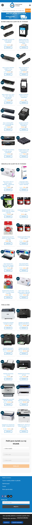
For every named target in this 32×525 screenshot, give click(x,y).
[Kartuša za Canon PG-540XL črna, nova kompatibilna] (24, 114)
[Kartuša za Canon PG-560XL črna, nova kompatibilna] (24, 86)
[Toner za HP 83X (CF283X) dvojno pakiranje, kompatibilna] (8, 141)
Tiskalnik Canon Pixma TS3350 (8, 374)
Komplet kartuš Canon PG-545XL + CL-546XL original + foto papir (8, 238)
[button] (2, 5)
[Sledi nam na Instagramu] (5, 496)
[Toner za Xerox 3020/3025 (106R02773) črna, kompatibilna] (8, 59)
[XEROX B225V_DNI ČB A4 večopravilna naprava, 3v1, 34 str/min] (24, 416)
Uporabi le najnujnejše (17, 522)
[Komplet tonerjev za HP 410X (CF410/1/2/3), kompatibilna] (24, 141)
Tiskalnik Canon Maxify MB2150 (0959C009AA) (23, 323)
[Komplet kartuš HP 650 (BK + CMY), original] (24, 228)
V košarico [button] (8, 47)
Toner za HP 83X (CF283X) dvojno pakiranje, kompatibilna (8, 151)
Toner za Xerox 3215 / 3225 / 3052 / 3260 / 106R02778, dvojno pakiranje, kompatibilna (8, 96)
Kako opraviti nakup (7, 489)
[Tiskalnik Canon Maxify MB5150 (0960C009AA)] (24, 339)
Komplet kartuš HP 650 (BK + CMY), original (24, 237)
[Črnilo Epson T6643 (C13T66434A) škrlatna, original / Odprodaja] (24, 173)
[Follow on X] (8, 496)
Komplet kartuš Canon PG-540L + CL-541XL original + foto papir (8, 292)
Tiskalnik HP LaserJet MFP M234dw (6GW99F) (8, 400)
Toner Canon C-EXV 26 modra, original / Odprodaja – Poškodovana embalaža (24, 292)
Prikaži (16, 466)
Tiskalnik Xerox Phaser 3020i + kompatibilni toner (24, 400)
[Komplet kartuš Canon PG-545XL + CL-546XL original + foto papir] (8, 228)
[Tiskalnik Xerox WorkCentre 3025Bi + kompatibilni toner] (8, 416)
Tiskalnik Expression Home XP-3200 (24, 374)
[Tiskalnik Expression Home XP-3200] (24, 365)
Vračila (4, 486)
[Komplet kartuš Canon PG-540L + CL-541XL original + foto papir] (8, 282)
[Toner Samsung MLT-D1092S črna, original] (24, 255)
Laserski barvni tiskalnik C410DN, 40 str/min (8, 323)
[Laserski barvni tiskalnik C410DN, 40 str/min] (8, 314)
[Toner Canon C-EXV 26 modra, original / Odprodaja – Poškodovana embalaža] (24, 282)
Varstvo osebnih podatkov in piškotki (11, 480)
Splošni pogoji (5, 483)
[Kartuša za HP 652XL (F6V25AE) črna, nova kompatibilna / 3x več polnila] (24, 30)
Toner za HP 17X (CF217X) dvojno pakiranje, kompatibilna (8, 41)
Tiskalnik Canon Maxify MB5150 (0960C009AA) (23, 349)
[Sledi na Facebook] (2, 496)
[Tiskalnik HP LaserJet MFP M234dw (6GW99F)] (8, 390)
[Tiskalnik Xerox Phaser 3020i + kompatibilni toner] (24, 390)
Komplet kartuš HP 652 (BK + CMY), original (24, 210)
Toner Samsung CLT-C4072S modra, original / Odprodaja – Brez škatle (8, 265)
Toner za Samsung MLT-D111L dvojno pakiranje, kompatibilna (8, 124)
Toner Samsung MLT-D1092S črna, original (24, 264)
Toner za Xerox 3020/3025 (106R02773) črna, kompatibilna (8, 69)
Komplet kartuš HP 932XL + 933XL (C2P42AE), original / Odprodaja (8, 211)
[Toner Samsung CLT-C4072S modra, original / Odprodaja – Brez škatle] (8, 255)
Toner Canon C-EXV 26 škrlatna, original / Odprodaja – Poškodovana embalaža (8, 184)
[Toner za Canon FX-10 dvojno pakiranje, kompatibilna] (24, 59)
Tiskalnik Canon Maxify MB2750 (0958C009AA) (8, 349)
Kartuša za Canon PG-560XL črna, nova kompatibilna (24, 96)
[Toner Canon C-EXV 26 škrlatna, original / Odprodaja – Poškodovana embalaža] (8, 173)
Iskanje (28, 10)
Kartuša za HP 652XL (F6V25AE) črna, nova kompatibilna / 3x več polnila (24, 41)
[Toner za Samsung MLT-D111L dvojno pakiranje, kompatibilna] (8, 114)
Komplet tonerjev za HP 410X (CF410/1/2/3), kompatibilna (24, 151)
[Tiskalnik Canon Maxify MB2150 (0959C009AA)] (24, 314)
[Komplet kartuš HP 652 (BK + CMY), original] (24, 201)
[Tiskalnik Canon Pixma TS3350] (8, 365)
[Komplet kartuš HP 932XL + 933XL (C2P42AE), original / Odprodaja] (8, 201)
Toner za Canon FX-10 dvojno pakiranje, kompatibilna (24, 69)
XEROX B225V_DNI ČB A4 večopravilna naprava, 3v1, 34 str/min (24, 426)
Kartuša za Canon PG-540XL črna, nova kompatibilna (24, 124)
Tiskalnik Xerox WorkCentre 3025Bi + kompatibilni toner (8, 425)
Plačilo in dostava (6, 477)
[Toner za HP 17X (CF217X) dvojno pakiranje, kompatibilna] (8, 30)
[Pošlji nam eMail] (11, 496)
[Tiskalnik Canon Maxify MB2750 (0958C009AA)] (8, 339)
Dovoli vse (6, 522)
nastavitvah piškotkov (22, 518)
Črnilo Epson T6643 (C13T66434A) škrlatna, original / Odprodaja (24, 183)
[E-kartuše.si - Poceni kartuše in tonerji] (16, 5)
